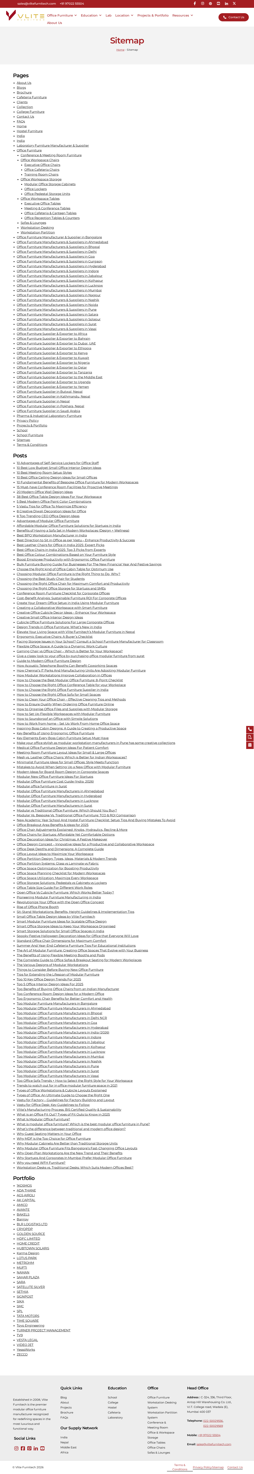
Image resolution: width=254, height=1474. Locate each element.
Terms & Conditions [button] (179, 1467)
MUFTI (22, 1267)
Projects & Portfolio (153, 15)
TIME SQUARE (28, 1321)
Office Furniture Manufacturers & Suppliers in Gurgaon (59, 261)
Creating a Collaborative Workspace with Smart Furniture (62, 608)
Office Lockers (35, 189)
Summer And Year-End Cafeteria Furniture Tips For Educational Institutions (76, 945)
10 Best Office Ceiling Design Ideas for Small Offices (57, 477)
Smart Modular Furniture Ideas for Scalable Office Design (62, 921)
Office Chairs (156, 1447)
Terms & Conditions (32, 445)
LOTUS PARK (27, 1258)
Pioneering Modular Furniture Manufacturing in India (59, 897)
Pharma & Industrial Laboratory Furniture (49, 416)
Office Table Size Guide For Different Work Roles (54, 887)
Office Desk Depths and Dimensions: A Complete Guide (60, 849)
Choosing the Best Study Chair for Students (51, 579)
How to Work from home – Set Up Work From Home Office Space (68, 723)
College (113, 1402)
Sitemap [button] (218, 1467)
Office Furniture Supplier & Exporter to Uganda (54, 382)
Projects (66, 1407)
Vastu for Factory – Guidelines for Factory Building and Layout (65, 1100)
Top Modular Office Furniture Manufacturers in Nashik (59, 1061)
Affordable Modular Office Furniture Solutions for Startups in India (69, 526)
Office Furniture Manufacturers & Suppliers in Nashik (58, 300)
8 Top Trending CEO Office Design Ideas (48, 516)
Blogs (21, 87)
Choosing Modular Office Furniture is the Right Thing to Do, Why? (68, 574)
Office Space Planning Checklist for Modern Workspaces (61, 873)
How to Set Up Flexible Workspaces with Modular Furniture (63, 714)
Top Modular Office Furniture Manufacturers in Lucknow (61, 1052)
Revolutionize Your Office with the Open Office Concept (60, 902)
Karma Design (28, 1253)
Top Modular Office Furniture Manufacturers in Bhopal (59, 1013)
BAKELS (23, 1214)
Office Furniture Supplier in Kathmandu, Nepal (53, 396)
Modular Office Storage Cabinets (49, 184)
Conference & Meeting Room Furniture (51, 155)
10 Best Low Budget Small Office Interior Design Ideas (59, 468)
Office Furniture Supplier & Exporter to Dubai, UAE (56, 343)
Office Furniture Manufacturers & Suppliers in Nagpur (59, 295)
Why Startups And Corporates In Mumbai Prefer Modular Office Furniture (74, 1158)
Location (122, 15)
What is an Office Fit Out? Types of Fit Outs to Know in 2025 (63, 1114)
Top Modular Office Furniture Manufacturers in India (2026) (63, 1032)
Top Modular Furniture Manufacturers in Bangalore (57, 1003)
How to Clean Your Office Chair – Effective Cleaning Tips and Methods (71, 699)
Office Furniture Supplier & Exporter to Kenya (52, 353)
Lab (109, 15)
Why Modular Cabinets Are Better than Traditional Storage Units (67, 1143)
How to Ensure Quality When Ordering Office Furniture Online (65, 704)
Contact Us (25, 116)
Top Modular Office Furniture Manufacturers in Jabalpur (61, 1042)
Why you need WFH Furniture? (41, 1163)
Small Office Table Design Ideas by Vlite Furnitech (56, 916)
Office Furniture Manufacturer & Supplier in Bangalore (59, 237)
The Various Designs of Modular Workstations (52, 965)
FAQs (21, 121)
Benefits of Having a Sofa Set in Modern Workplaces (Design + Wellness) (73, 530)
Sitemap (23, 440)
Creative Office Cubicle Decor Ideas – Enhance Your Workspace (66, 612)
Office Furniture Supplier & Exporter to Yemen (53, 387)
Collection (25, 107)
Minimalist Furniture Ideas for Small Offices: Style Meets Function (68, 762)
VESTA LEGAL (27, 1340)
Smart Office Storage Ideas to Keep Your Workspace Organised (66, 926)
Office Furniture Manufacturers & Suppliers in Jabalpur (59, 276)
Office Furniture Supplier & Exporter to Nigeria (53, 363)
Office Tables (156, 1442)
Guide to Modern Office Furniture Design (49, 661)
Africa (64, 1452)
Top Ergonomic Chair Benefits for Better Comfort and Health (64, 998)
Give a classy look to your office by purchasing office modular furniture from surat (80, 656)
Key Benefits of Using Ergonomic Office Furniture (55, 733)
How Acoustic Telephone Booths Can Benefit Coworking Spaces (67, 665)
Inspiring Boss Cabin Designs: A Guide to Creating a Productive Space (71, 728)
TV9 (20, 1335)
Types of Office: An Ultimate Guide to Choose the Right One (63, 1095)
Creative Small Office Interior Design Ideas (50, 617)
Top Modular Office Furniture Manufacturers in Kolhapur (61, 1047)
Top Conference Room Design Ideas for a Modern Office (60, 994)
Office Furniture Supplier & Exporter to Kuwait (53, 358)
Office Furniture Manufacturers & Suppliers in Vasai (57, 329)
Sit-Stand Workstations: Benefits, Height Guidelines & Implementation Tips (75, 912)
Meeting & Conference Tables (47, 208)
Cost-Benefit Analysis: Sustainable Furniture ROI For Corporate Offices (71, 598)
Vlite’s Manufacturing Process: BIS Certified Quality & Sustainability (69, 1109)
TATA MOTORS (28, 1316)
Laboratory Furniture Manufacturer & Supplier (53, 145)
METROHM (25, 1263)
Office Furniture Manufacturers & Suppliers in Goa (56, 256)
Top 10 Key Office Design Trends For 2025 (49, 979)
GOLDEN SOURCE (31, 1234)
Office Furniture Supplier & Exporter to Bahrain (53, 338)
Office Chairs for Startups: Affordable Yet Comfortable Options (66, 834)
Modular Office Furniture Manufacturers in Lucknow (58, 801)
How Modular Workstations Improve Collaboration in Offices (64, 675)
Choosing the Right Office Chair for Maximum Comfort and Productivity (73, 583)
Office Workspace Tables (40, 198)
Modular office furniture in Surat (42, 786)
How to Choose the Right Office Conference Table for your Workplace (71, 685)
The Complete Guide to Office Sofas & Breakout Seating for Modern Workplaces (79, 960)
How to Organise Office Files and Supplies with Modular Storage (67, 709)
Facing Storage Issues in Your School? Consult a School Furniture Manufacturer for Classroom (90, 641)
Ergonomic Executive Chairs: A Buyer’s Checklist (55, 637)
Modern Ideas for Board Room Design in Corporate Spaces (63, 772)
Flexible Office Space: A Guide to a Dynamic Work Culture (62, 646)
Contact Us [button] (235, 1467)
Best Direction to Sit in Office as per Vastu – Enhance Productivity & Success (76, 540)
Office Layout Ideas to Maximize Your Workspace (55, 854)
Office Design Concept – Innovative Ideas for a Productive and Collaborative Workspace (85, 844)
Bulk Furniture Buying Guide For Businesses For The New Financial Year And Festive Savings (89, 564)
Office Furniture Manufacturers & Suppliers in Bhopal (58, 247)
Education (89, 15)
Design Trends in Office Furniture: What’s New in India (59, 627)
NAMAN (23, 1272)
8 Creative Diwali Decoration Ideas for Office (51, 511)
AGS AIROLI (26, 1195)
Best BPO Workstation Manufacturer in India (52, 535)
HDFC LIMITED (28, 1238)
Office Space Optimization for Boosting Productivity (58, 868)
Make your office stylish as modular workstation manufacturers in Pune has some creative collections (96, 743)
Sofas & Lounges (33, 223)
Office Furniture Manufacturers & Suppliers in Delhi (57, 252)
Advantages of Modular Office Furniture (48, 521)
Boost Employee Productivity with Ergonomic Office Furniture (66, 559)
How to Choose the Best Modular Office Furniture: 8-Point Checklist (70, 680)
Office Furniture (60, 15)
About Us (54, 23)
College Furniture (30, 112)
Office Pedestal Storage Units (47, 194)
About (64, 1402)
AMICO (22, 1205)
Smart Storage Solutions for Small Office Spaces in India (60, 931)
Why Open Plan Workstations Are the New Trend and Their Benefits (69, 1153)
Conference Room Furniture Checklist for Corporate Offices (63, 593)
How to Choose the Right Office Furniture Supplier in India (62, 690)
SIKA (20, 1301)
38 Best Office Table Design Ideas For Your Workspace (59, 497)
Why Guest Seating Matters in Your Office (49, 1134)
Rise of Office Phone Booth (38, 907)
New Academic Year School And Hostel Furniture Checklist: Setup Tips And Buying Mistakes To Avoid (96, 820)
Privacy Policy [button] (202, 1467)
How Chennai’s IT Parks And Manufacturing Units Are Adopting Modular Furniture (81, 670)
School (22, 430)
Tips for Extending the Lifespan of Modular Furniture (58, 974)
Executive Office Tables (42, 203)
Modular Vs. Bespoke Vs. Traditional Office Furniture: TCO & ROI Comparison (76, 815)
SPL (20, 1311)
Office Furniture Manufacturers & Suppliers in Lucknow (60, 285)
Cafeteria (114, 1412)
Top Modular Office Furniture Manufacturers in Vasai (58, 1076)
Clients (22, 102)
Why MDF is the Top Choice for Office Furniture (54, 1138)
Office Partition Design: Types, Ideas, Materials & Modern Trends (67, 859)
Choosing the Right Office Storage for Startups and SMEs (61, 588)
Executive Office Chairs (42, 165)
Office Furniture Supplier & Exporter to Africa (52, 334)
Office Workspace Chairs (40, 160)
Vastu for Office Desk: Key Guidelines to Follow (53, 1105)
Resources (180, 15)
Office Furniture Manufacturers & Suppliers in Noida (57, 305)
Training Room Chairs (41, 174)
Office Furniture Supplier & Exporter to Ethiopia (54, 348)
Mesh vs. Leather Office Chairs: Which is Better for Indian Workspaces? (72, 757)
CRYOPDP (25, 1229)
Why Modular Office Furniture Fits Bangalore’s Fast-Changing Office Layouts (77, 1148)
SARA (21, 1282)
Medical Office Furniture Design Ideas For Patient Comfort (63, 748)
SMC (20, 1306)
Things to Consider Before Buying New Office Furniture (60, 970)
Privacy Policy (28, 420)
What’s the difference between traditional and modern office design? (71, 1129)
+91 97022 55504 (72, 3)
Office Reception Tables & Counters (52, 218)
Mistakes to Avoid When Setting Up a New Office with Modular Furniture (74, 767)
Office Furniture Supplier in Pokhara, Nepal (50, 406)
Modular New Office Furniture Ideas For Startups (55, 776)
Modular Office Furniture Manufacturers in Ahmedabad (60, 791)
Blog (63, 1397)
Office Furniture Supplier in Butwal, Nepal (50, 392)
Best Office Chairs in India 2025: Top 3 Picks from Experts (61, 550)
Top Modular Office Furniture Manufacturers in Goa (57, 1023)
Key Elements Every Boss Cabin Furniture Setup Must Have (63, 738)
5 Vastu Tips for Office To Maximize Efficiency (52, 506)
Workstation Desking (37, 227)
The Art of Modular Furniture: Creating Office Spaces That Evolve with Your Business (82, 950)
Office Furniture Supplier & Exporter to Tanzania (54, 372)
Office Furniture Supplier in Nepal (43, 401)
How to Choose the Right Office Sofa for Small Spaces (59, 694)
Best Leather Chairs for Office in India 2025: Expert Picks (60, 545)
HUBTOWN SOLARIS (33, 1248)
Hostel (112, 1407)
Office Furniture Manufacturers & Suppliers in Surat (57, 324)
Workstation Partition (38, 232)
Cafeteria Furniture (32, 97)
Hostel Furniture (30, 131)
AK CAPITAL (26, 1200)
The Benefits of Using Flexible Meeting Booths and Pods (61, 955)
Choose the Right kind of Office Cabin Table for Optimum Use (65, 569)
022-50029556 (213, 1421)
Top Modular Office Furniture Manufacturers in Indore (59, 1037)
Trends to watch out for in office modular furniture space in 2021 (67, 1085)
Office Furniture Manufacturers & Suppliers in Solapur (59, 319)
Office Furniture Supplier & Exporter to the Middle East (59, 377)
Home (120, 49)
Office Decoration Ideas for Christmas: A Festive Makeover (62, 839)
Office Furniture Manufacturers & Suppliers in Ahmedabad (62, 242)
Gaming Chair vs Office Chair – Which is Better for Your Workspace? (70, 651)
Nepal (64, 1442)
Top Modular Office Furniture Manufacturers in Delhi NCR (62, 1018)
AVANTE (23, 1210)
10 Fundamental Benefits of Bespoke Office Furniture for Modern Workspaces (77, 482)
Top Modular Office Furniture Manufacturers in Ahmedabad (64, 1008)
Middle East (68, 1447)
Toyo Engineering (30, 1325)
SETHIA (22, 1292)
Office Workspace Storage (41, 179)
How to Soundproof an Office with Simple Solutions (57, 719)
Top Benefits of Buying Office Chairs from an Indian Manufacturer (68, 989)
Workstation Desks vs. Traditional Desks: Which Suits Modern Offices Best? (75, 1167)
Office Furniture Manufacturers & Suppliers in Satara (57, 314)
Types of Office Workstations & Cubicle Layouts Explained (62, 1090)
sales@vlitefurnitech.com (36, 3)
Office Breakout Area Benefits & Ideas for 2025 (53, 825)
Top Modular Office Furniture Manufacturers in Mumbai (60, 1056)
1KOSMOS (24, 1185)
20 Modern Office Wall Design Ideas (45, 492)
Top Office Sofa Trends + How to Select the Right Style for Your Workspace (75, 1081)
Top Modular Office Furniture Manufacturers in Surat (58, 1071)
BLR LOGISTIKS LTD (32, 1224)
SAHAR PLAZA (28, 1277)
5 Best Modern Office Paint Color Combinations (54, 501)
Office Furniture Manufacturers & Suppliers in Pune (57, 309)
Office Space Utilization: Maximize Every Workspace (57, 878)
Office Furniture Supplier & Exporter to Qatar (52, 367)
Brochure (24, 92)
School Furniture (30, 435)
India (21, 136)
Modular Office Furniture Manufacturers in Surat (54, 805)
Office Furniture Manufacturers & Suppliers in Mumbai (59, 290)
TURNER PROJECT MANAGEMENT (43, 1330)
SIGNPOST (25, 1296)
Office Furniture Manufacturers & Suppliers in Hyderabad (61, 266)
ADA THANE (26, 1190)
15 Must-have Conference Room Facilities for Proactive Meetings (67, 487)
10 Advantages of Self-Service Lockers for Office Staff (58, 463)
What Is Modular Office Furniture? (43, 1119)
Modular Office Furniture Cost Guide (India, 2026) (55, 781)
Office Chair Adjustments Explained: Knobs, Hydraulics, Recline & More (72, 830)
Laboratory (115, 1417)
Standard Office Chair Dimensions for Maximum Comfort (61, 941)
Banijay (22, 1219)
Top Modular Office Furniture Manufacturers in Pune (58, 1066)
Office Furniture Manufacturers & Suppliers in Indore (58, 271)
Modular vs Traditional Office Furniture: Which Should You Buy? (67, 810)
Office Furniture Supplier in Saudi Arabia (48, 411)
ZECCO (22, 1354)
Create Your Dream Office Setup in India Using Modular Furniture (68, 603)
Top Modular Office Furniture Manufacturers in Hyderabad (62, 1027)
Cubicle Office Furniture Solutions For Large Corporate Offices (65, 622)
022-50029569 (213, 1426)
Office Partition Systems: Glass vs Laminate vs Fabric (58, 863)
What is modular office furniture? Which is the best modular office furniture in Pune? (83, 1124)
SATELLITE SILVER (31, 1287)
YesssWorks (26, 1349)
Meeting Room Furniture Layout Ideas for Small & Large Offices (66, 752)
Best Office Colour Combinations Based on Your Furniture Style (66, 554)
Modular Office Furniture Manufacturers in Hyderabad (59, 796)
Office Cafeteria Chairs (41, 170)
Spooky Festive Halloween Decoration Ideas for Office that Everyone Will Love (78, 936)
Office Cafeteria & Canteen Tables (50, 213)
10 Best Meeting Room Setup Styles (44, 472)
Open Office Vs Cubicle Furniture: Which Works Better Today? (65, 892)
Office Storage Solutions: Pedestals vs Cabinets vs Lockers (62, 883)
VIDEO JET (25, 1345)
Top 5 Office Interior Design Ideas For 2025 (50, 984)
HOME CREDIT (28, 1243)
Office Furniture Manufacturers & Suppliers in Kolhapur (60, 281)
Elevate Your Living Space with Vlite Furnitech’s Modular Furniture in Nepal (76, 632)
